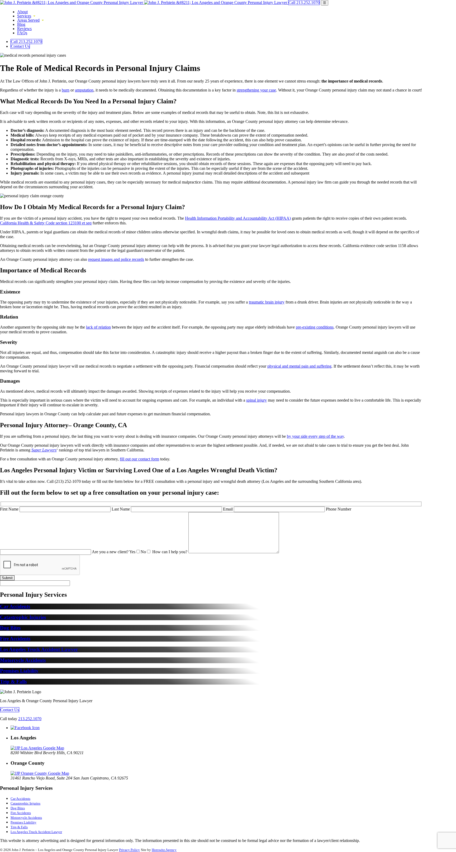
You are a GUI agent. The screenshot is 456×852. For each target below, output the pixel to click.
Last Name (121, 509)
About (22, 11)
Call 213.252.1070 (304, 2)
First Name (10, 509)
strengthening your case (256, 90)
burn (65, 90)
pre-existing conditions (315, 327)
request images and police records (116, 259)
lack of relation (98, 327)
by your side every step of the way (315, 436)
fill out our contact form (139, 459)
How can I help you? (170, 552)
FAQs (22, 33)
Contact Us (20, 46)
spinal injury (256, 400)
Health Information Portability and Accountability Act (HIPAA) (238, 218)
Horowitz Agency (164, 850)
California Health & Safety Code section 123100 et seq (46, 223)
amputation (84, 90)
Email (228, 509)
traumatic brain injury (266, 302)
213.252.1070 (29, 718)
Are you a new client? (119, 552)
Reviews (24, 28)
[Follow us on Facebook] (25, 727)
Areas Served (28, 20)
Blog (21, 24)
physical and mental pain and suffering (299, 366)
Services (24, 16)
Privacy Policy (129, 850)
